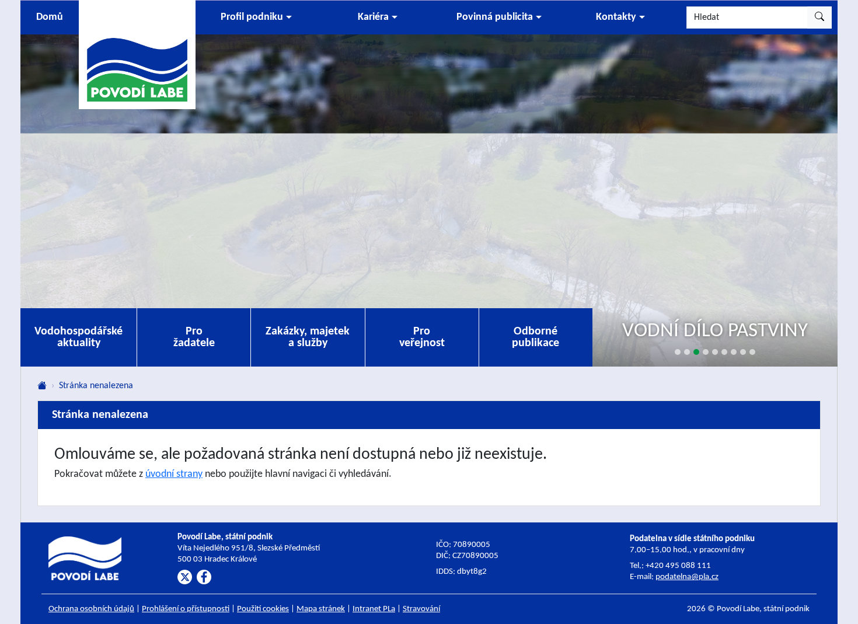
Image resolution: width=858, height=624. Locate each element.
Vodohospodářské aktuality (78, 337)
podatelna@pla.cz (687, 577)
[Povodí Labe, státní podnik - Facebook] (204, 577)
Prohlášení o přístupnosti (185, 609)
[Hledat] (819, 17)
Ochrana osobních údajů (91, 609)
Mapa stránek (321, 609)
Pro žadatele (194, 337)
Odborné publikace (535, 337)
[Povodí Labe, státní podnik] (137, 54)
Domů (49, 17)
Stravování (421, 609)
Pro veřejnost (422, 337)
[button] (256, 17)
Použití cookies (263, 609)
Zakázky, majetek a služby (308, 337)
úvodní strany (174, 474)
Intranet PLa (374, 609)
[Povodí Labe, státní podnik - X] (184, 577)
